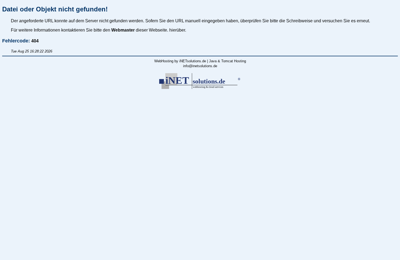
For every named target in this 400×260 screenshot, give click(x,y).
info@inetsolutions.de (200, 66)
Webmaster (123, 30)
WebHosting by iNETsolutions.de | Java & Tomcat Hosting (200, 61)
